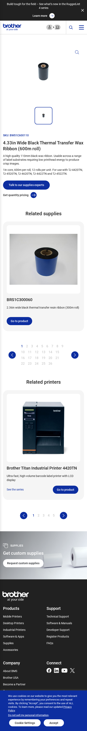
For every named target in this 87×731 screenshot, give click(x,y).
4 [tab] (37, 346)
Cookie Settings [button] (25, 723)
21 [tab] (57, 358)
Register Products (58, 636)
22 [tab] (23, 363)
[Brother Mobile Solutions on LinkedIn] (56, 670)
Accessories (10, 650)
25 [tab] (43, 363)
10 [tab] (23, 352)
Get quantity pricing (16, 195)
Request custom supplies (23, 563)
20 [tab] (50, 358)
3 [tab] (32, 346)
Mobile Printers (12, 616)
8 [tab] (57, 346)
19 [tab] (43, 358)
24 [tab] (36, 363)
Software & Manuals (59, 623)
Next (75, 355)
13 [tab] (43, 352)
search (71, 27)
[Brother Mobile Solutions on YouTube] (64, 670)
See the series (15, 489)
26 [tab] (50, 363)
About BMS (10, 671)
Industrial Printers (14, 630)
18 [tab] (36, 358)
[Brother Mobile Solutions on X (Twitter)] (72, 670)
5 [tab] (42, 346)
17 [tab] (30, 358)
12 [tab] (36, 352)
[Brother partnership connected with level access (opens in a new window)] (53, 27)
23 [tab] (30, 363)
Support (54, 608)
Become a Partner (14, 684)
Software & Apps (13, 636)
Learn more (40, 16)
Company (11, 662)
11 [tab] (30, 352)
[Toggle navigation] (81, 27)
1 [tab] (22, 346)
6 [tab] (47, 346)
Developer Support (58, 630)
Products (11, 608)
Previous (12, 355)
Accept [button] (53, 723)
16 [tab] (23, 358)
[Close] (82, 10)
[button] (43, 76)
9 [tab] (62, 346)
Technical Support (58, 616)
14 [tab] (50, 352)
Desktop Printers (13, 623)
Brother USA (10, 678)
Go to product (19, 321)
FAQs (50, 643)
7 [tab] (52, 346)
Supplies (8, 643)
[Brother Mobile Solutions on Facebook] (49, 670)
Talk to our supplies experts (26, 185)
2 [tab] (27, 346)
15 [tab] (57, 352)
